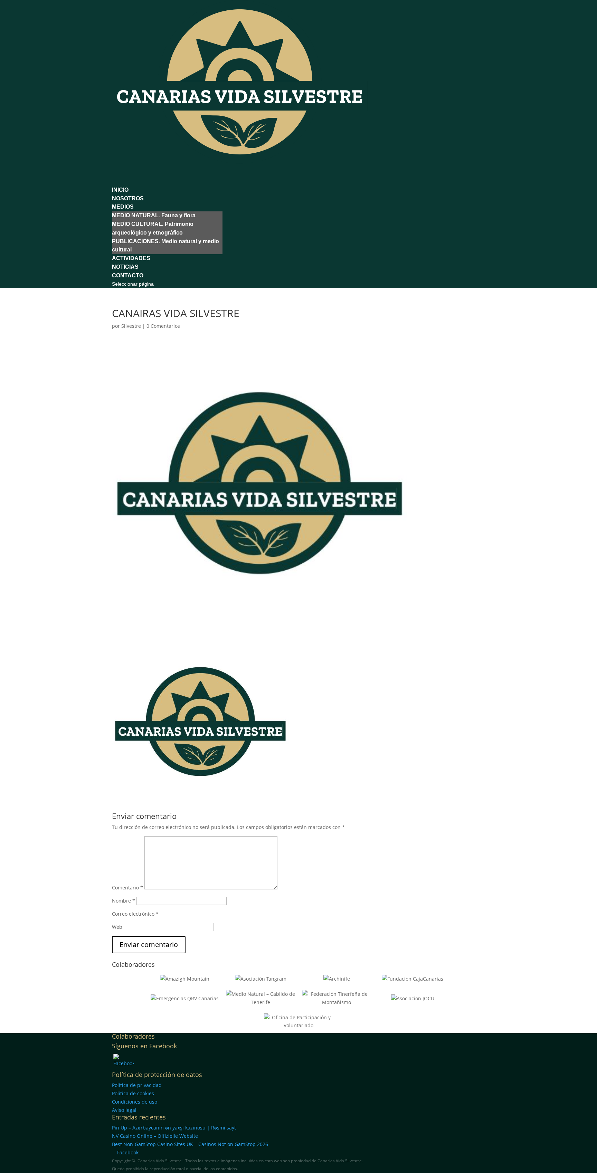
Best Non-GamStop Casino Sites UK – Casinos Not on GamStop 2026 (190, 1144)
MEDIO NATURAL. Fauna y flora (154, 215)
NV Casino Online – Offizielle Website (155, 1136)
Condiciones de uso (134, 1101)
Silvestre (131, 326)
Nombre (123, 900)
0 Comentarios (163, 326)
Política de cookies (133, 1093)
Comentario (127, 887)
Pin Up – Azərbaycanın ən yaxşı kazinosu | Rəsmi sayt (174, 1127)
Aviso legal (124, 1110)
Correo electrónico (135, 913)
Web (117, 927)
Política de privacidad (137, 1085)
